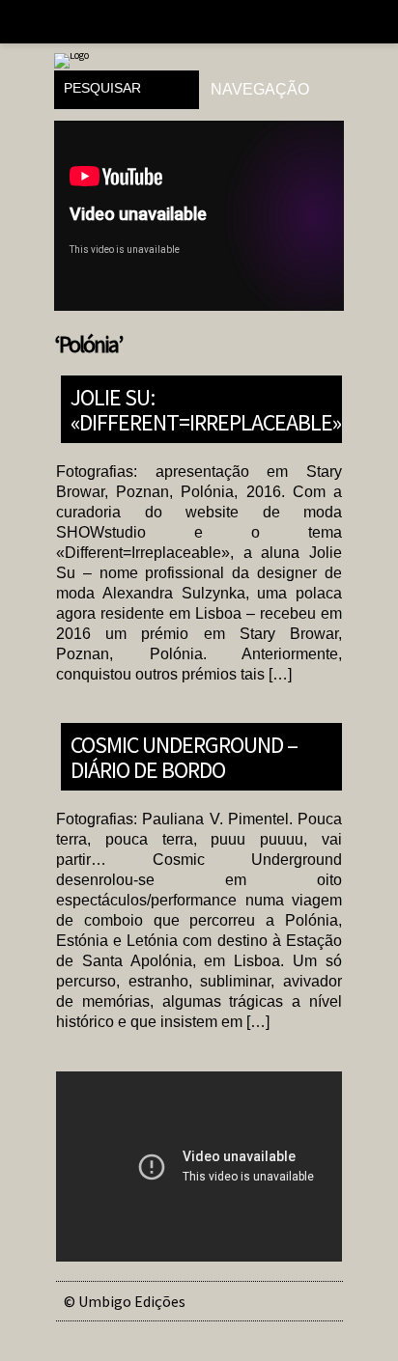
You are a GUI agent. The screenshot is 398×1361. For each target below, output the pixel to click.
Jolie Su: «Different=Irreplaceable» (206, 408)
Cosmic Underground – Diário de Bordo (184, 756)
